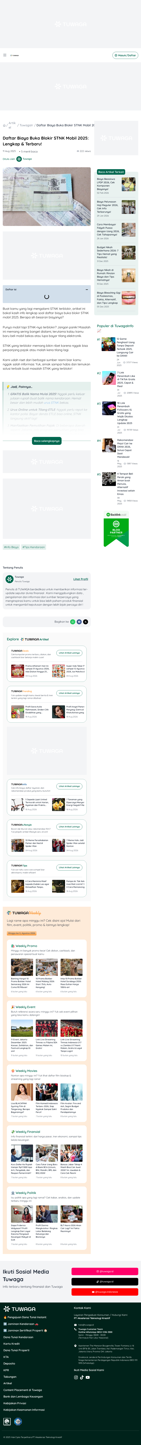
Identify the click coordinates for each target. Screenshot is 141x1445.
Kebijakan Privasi (14, 1403)
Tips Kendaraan (34, 547)
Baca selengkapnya (46, 441)
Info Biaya (12, 547)
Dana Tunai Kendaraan (18, 1337)
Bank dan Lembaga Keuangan (23, 1396)
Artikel (7, 1383)
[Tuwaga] (10, 579)
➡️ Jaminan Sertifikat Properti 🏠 (25, 1330)
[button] (87, 289)
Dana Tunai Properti (16, 1350)
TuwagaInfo (26, 125)
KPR (6, 1370)
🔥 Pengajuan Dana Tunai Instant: (25, 1317)
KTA (6, 1357)
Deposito (9, 1363)
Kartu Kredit (11, 1343)
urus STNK (51, 403)
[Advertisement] (70, 24)
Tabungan (9, 1376)
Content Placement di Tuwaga (22, 1390)
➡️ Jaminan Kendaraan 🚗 (20, 1324)
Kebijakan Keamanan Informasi (24, 1409)
